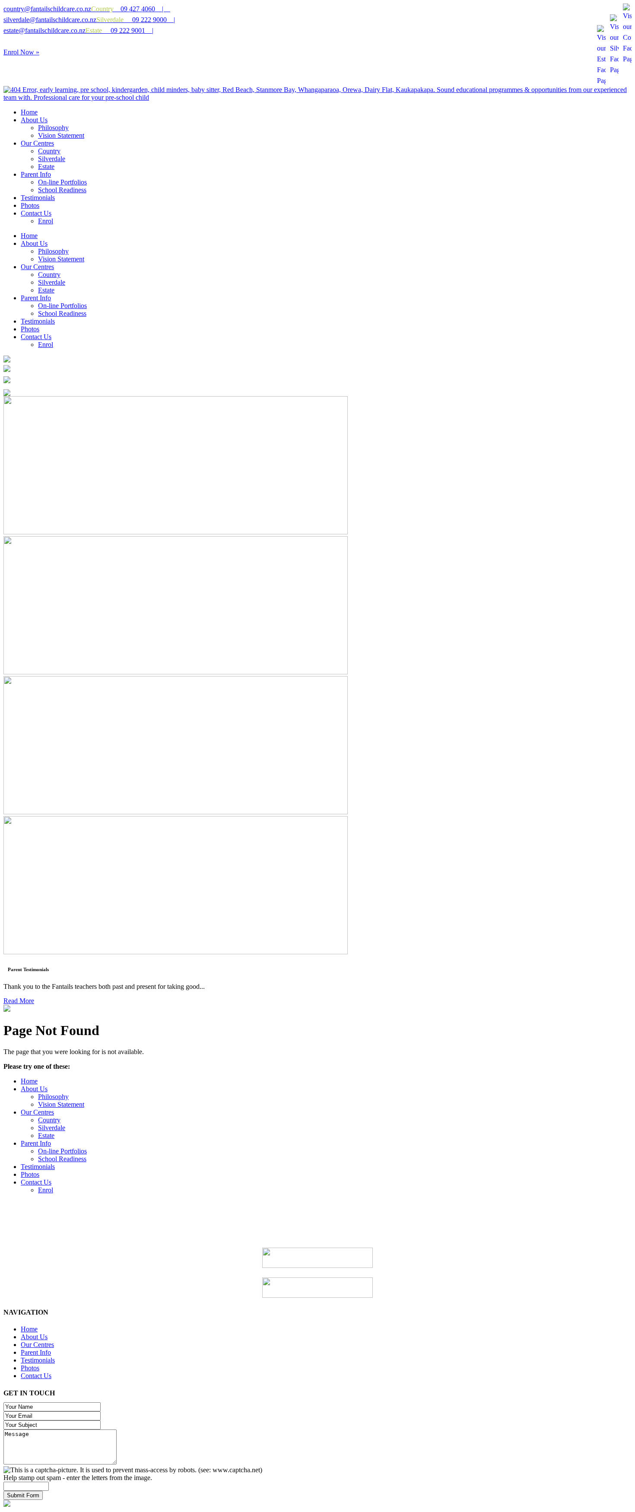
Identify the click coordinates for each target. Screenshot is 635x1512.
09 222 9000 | (135, 19)
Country (49, 1120)
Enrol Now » (21, 52)
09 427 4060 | (130, 9)
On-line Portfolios (62, 1151)
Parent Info (36, 1143)
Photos (30, 1174)
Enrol (45, 1190)
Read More (18, 1000)
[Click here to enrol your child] (6, 1009)
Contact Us (36, 1182)
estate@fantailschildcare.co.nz (44, 30)
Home (29, 1081)
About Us (34, 1089)
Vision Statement (61, 1104)
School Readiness (62, 1159)
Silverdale (51, 1127)
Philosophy (53, 1096)
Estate (46, 1135)
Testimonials (38, 1166)
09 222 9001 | (119, 30)
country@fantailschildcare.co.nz (47, 9)
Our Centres (37, 1112)
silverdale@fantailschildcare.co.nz (49, 19)
